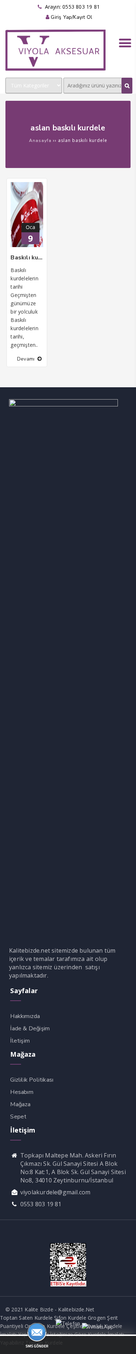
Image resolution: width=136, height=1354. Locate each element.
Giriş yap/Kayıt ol (71, 17)
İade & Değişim (30, 1028)
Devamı (26, 358)
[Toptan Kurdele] (55, 69)
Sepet (18, 1117)
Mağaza (20, 1104)
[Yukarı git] (123, 1341)
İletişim (20, 1041)
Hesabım (21, 1092)
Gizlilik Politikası (31, 1080)
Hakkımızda (25, 1016)
